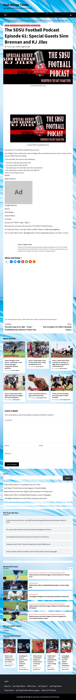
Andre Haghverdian (23, 47)
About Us (7, 686)
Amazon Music (10, 216)
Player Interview (35, 25)
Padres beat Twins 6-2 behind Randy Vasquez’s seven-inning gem (27, 495)
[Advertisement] (38, 101)
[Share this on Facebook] (11, 261)
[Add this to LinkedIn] (18, 261)
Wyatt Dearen (51, 669)
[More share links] (34, 261)
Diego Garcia (36, 669)
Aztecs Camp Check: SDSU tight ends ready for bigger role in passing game (14, 395)
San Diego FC (22, 651)
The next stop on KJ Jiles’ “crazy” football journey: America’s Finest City (20, 327)
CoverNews (44, 697)
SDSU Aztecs (30, 319)
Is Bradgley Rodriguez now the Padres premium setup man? (25, 498)
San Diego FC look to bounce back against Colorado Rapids (25, 488)
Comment (9, 420)
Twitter (6, 631)
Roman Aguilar (16, 370)
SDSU (24, 319)
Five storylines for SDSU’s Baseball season (57, 327)
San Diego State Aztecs (15, 319)
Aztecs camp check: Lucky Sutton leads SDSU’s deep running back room (37, 362)
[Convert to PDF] (30, 261)
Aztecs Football (14, 25)
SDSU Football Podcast (50, 319)
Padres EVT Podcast (48, 690)
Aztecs (7, 25)
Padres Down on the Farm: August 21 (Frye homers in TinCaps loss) (28, 491)
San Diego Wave (55, 686)
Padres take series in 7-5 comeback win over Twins (22, 485)
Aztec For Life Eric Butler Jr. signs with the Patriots (37, 394)
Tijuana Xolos (9, 690)
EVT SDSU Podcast (25, 25)
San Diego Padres (43, 572)
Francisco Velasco (23, 669)
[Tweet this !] (15, 261)
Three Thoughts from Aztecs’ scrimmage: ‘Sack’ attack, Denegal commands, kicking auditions (13, 364)
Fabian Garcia (8, 665)
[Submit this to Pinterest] (22, 261)
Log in (6, 681)
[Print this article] (26, 261)
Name (7, 445)
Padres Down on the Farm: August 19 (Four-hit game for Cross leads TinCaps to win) (47, 617)
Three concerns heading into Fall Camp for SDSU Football (60, 395)
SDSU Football (38, 319)
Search (5, 474)
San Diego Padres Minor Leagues (56, 572)
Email (41, 445)
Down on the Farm (33, 572)
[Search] (71, 15)
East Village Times (15, 5)
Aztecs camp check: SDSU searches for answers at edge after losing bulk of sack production (60, 363)
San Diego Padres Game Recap (8, 650)
